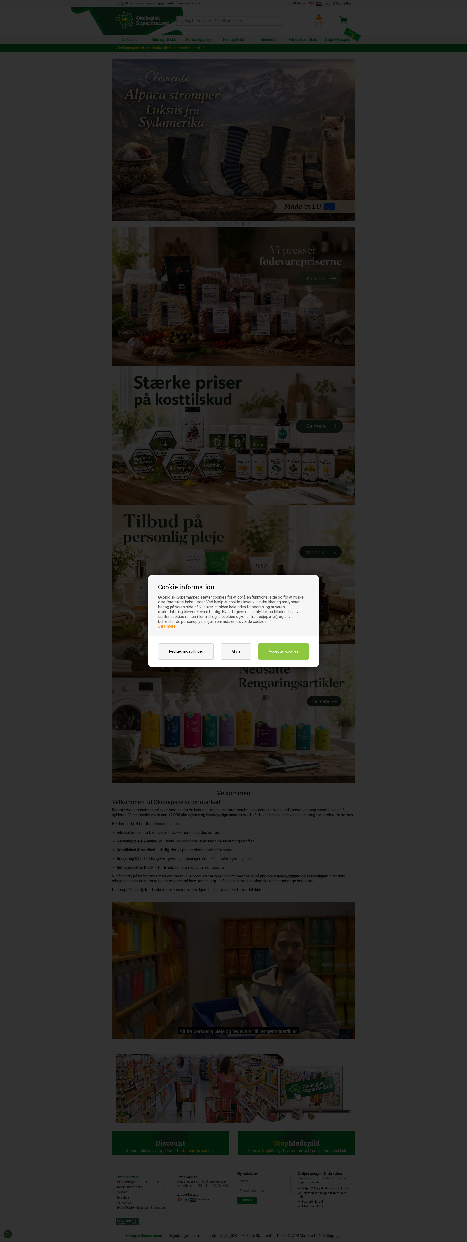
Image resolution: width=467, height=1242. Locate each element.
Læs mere (167, 626)
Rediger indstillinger (186, 651)
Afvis (236, 651)
